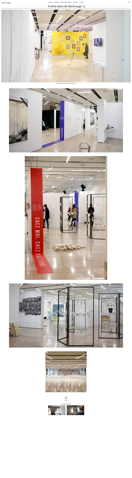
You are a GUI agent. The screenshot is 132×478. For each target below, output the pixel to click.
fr (128, 2)
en (130, 2)
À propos (75, 2)
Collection (56, 2)
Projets (50, 2)
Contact (82, 2)
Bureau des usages (66, 2)
